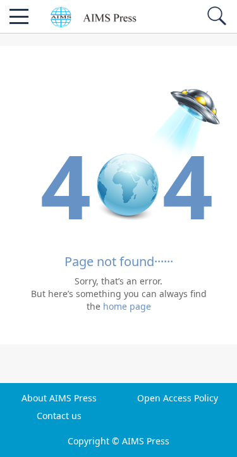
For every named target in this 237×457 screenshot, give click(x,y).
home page (127, 306)
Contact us (59, 416)
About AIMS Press (59, 398)
